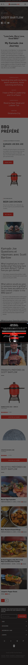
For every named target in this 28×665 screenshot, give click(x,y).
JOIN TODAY (14, 333)
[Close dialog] (27, 323)
